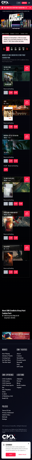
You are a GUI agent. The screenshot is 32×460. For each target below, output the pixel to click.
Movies (4, 349)
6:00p (5, 169)
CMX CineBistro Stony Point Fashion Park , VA (15, 8)
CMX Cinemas (6, 383)
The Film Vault (6, 362)
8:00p (15, 92)
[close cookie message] (29, 444)
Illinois (18, 383)
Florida (19, 381)
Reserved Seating (9, 89)
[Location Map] (16, 294)
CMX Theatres (22, 349)
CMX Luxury (6, 381)
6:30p (20, 203)
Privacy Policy (22, 454)
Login (18, 3)
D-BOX (4, 394)
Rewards (19, 362)
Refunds (4, 417)
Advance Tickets (14, 33)
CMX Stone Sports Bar (8, 386)
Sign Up (24, 3)
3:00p (10, 161)
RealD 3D (5, 398)
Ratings (4, 419)
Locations (20, 375)
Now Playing (5, 33)
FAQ (18, 364)
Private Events (21, 360)
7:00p (15, 272)
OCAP (5, 166)
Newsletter (20, 358)
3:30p (10, 238)
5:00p (10, 92)
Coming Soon (24, 33)
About (19, 354)
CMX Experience (8, 375)
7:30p (15, 238)
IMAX (4, 392)
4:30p (10, 126)
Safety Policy (6, 415)
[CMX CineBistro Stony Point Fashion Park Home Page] (9, 3)
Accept (10, 454)
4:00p (10, 272)
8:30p (15, 126)
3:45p (15, 203)
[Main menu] (29, 2)
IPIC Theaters (6, 389)
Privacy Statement (8, 413)
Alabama (19, 379)
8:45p (15, 161)
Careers (19, 356)
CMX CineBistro (7, 379)
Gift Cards (20, 366)
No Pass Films (6, 360)
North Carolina (21, 385)
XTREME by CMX (7, 396)
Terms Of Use (6, 410)
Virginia (19, 387)
